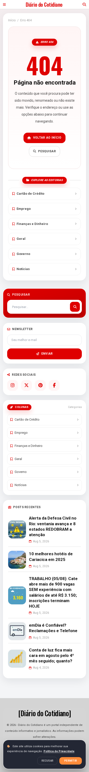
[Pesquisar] (75, 307)
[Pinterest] (40, 385)
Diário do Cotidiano (44, 4)
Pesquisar (47, 151)
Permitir (70, 760)
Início (12, 20)
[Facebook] (54, 385)
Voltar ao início (47, 137)
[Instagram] (12, 385)
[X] (26, 385)
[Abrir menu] (4, 4)
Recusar (47, 760)
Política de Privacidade (59, 751)
